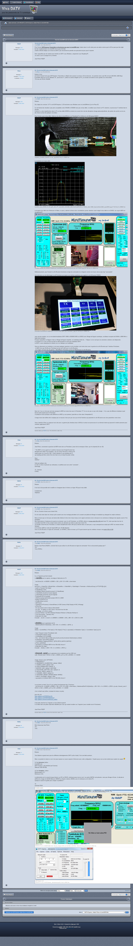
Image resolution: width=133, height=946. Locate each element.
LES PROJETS (21, 22)
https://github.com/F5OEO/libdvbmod (44, 697)
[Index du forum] (20, 9)
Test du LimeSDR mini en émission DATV (66, 39)
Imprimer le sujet (127, 28)
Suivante (127, 890)
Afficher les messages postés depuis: (48, 890)
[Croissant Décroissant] (82, 890)
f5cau (38, 71)
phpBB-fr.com (70, 928)
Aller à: (80, 912)
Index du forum (12, 22)
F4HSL (38, 543)
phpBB (60, 927)
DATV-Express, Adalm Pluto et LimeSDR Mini (37, 22)
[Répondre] (8, 35)
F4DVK (38, 482)
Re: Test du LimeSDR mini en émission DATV (46, 70)
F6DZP (38, 44)
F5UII (38, 749)
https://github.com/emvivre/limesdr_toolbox (46, 699)
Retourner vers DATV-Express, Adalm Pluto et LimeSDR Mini (19, 912)
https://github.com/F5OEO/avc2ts (43, 696)
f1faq (38, 440)
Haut (6, 63)
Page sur (121, 35)
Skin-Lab (73, 924)
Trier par (68, 890)
